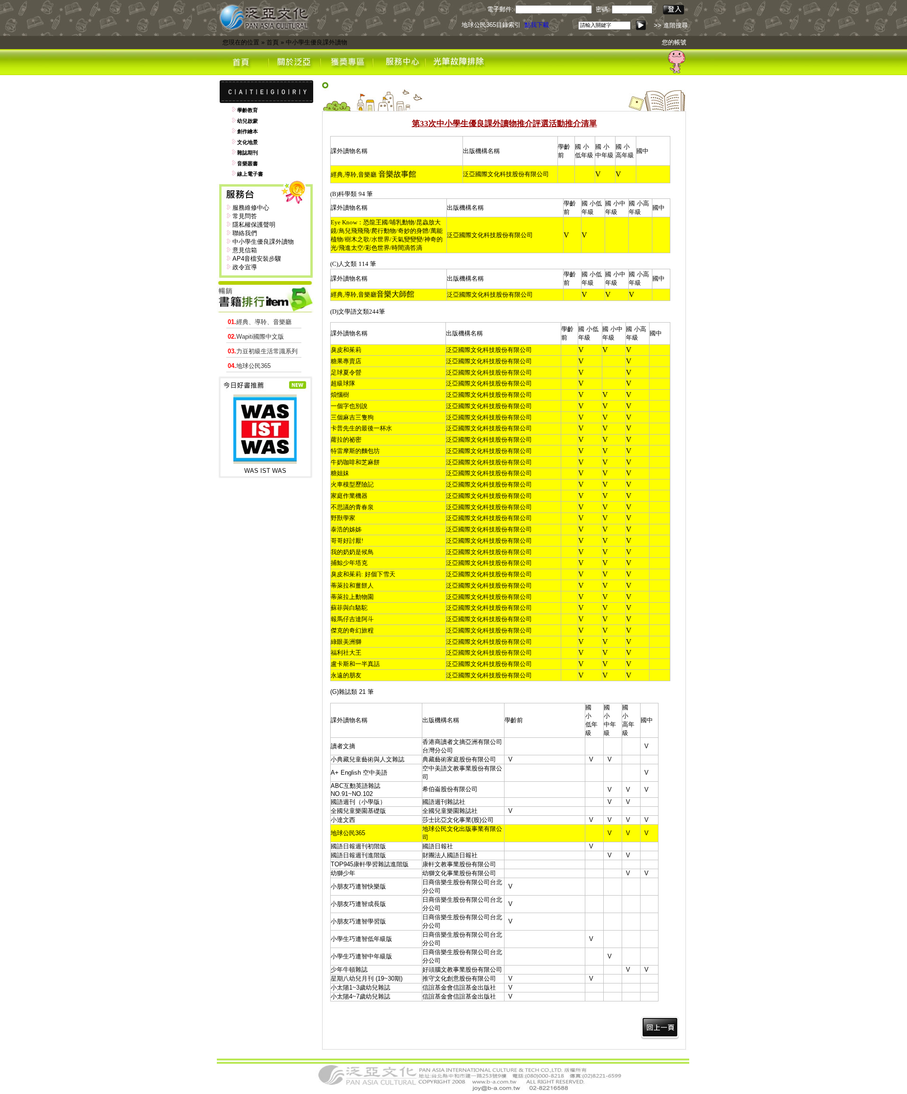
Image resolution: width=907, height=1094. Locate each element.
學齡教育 (247, 110)
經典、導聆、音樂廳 (259, 321)
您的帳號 (674, 42)
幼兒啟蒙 (247, 121)
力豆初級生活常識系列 (263, 351)
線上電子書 (250, 174)
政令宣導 (244, 267)
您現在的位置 (240, 42)
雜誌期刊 (247, 152)
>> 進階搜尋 (671, 25)
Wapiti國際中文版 (256, 336)
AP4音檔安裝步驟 (256, 258)
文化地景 (247, 142)
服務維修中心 (250, 207)
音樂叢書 (247, 163)
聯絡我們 (244, 233)
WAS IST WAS (265, 470)
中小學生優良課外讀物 (316, 42)
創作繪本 (247, 131)
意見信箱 (244, 250)
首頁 (272, 42)
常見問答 (244, 216)
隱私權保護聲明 (253, 224)
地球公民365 (249, 365)
